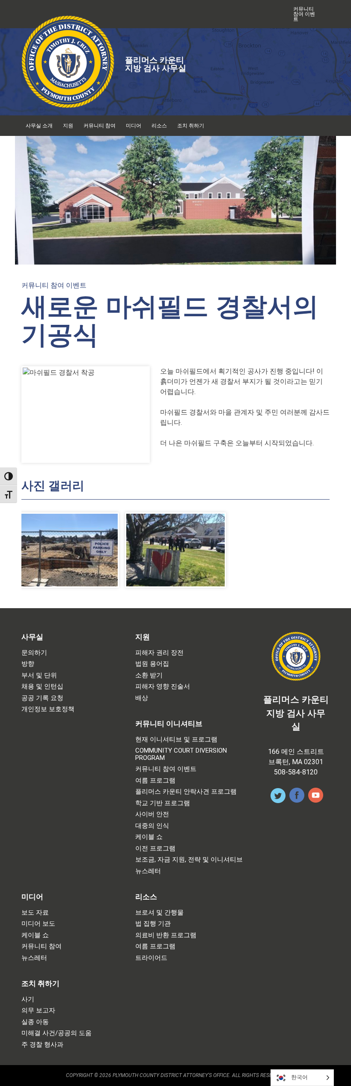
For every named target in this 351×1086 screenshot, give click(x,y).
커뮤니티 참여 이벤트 (304, 14)
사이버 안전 (152, 814)
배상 (141, 698)
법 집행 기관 (153, 923)
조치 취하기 (190, 126)
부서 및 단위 (39, 675)
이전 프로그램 (155, 848)
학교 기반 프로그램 (162, 803)
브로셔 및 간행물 (159, 912)
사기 (27, 999)
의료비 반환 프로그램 (165, 935)
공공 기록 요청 (42, 698)
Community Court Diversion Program (181, 754)
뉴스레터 (148, 871)
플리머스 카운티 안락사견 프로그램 (186, 791)
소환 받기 (149, 675)
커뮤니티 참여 (99, 126)
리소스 (159, 126)
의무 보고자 (38, 1010)
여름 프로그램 (155, 780)
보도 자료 (35, 912)
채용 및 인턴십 (42, 686)
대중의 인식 (152, 826)
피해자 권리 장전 (159, 652)
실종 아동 (35, 1022)
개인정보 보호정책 (47, 709)
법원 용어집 (152, 664)
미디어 (133, 126)
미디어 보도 (38, 923)
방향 (27, 664)
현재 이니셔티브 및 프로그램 (176, 739)
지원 (68, 126)
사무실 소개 (39, 126)
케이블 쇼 (149, 837)
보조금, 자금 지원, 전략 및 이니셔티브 (189, 859)
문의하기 (34, 652)
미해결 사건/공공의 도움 (56, 1033)
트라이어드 (151, 958)
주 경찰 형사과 (42, 1044)
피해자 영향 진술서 (162, 686)
